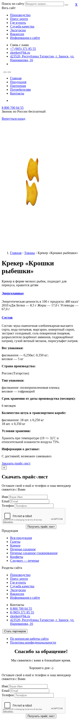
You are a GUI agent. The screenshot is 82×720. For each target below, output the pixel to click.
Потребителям (20, 89)
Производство (20, 15)
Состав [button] (7, 317)
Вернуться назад (13, 118)
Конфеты (16, 557)
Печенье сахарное (23, 549)
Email (5, 501)
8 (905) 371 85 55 (22, 612)
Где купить (18, 22)
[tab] (41, 293)
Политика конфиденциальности (33, 642)
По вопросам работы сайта (29, 638)
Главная (15, 78)
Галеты (15, 541)
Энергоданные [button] (13, 293)
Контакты (17, 93)
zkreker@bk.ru (20, 52)
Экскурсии (18, 30)
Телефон (8, 505)
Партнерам (18, 86)
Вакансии (17, 34)
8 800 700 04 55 (13, 107)
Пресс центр (19, 19)
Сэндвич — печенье (24, 560)
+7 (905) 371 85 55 (23, 49)
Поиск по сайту (13, 3)
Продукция (18, 82)
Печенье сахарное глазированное (34, 553)
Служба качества (22, 26)
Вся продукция (21, 538)
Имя (5, 497)
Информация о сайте (25, 38)
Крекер (15, 545)
